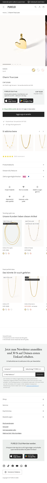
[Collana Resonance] (34, 289)
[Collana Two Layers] (12, 233)
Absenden (40, 374)
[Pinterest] (25, 466)
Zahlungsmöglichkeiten (12, 176)
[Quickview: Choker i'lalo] (26, 143)
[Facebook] (12, 466)
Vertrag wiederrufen (9, 430)
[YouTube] (17, 466)
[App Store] (16, 456)
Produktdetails (8, 165)
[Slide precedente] (39, 131)
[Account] (39, 7)
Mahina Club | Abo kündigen (12, 433)
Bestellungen (7, 417)
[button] (35, 7)
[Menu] (3, 6)
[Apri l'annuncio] (23, 2)
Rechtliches (7, 411)
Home (5, 13)
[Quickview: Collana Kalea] (10, 143)
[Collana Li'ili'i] (12, 289)
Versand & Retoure (10, 171)
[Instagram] (4, 466)
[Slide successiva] (43, 131)
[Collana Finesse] (34, 233)
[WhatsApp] (21, 466)
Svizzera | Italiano (14, 472)
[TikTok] (8, 466)
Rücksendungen (8, 423)
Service (5, 405)
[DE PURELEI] (12, 7)
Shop (4, 399)
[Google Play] (30, 456)
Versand (5, 427)
